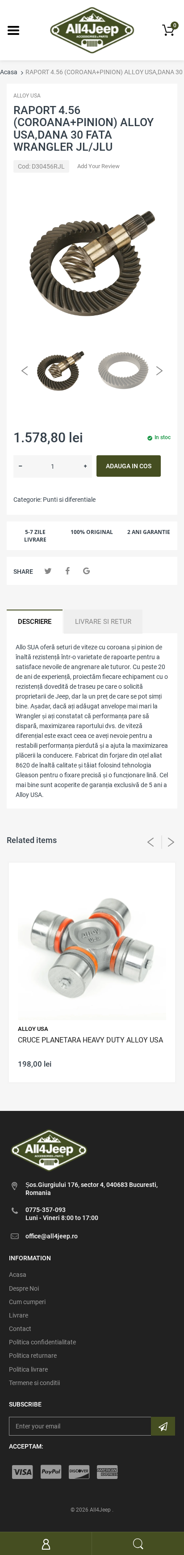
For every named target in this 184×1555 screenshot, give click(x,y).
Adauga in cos (128, 466)
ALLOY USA (27, 96)
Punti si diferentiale (69, 499)
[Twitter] (48, 571)
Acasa (8, 72)
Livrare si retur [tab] (103, 622)
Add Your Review (98, 166)
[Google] (86, 571)
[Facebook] (67, 571)
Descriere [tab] (34, 622)
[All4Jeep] (92, 29)
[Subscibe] (163, 1426)
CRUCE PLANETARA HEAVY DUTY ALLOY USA (90, 1040)
